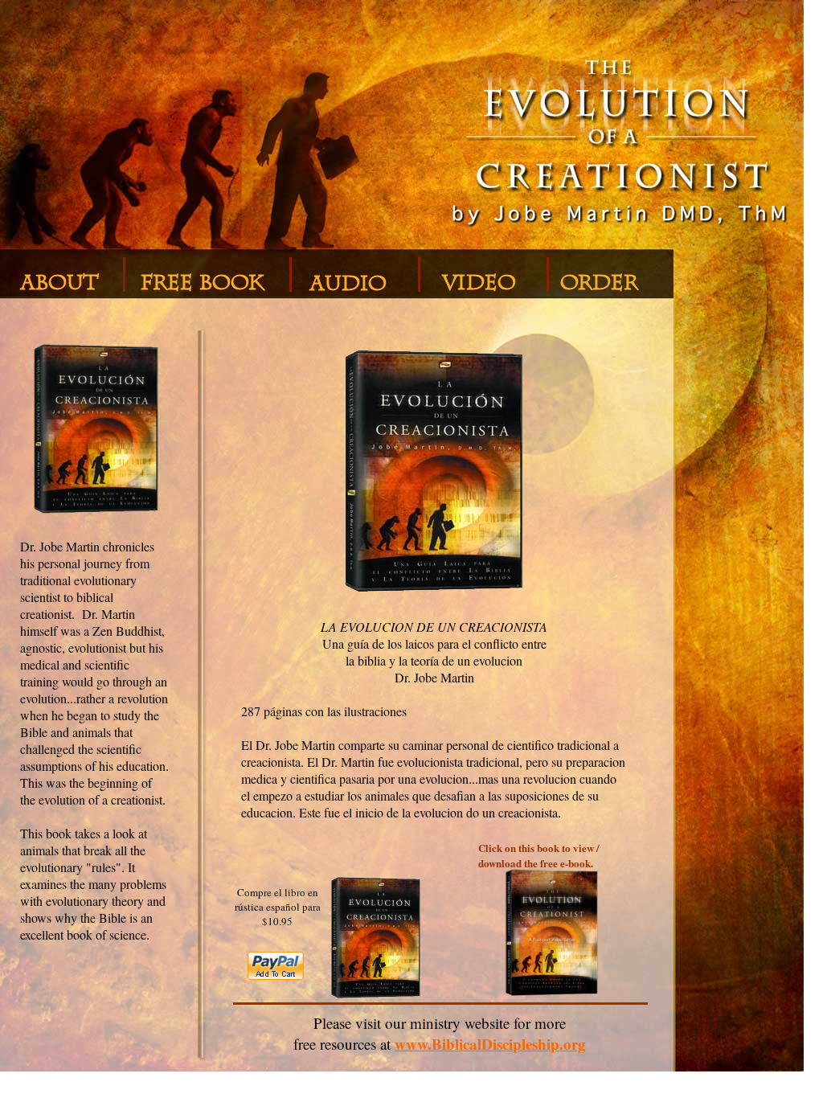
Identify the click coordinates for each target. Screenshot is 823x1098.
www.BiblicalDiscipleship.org (490, 1044)
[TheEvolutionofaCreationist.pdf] (551, 1025)
